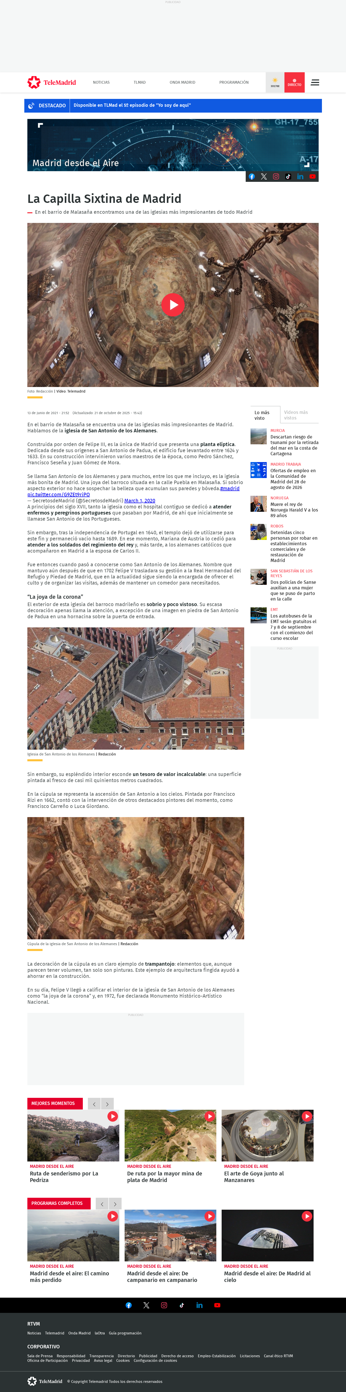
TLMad (140, 82)
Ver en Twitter (146, 1306)
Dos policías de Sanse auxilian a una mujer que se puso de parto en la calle (258, 577)
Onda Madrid (182, 82)
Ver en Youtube (217, 1305)
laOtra (100, 1333)
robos (277, 526)
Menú (315, 82)
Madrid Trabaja (286, 464)
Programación (234, 82)
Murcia (278, 431)
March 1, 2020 (139, 500)
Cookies (123, 1361)
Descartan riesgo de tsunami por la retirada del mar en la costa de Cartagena (258, 436)
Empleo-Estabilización (217, 1356)
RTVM (33, 1324)
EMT (274, 610)
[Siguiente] (107, 1103)
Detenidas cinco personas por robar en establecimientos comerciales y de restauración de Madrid (258, 532)
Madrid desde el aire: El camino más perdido (73, 1235)
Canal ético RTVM (278, 1356)
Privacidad (81, 1361)
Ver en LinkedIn (200, 1305)
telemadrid (44, 1381)
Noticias (101, 82)
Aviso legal (103, 1361)
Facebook (252, 176)
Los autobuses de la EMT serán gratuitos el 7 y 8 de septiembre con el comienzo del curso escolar (258, 615)
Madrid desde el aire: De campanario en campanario (171, 1235)
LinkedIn (300, 176)
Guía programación (125, 1333)
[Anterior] (94, 1103)
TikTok (288, 176)
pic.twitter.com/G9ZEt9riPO (58, 494)
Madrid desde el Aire (52, 1166)
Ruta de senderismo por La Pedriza (73, 1135)
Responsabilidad (71, 1356)
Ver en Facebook (129, 1306)
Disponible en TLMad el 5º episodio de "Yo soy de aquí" (132, 105)
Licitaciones (250, 1356)
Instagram (276, 176)
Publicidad (148, 1356)
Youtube (312, 176)
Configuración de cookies (155, 1361)
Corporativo (43, 1346)
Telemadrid (54, 1333)
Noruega (280, 498)
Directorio (126, 1356)
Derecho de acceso (177, 1356)
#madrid (230, 488)
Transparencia (101, 1356)
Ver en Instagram (164, 1305)
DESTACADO (52, 105)
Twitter (264, 176)
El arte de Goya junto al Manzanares (268, 1135)
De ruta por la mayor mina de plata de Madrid (171, 1135)
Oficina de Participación (47, 1361)
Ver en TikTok (182, 1306)
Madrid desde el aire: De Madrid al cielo (268, 1235)
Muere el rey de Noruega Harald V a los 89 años (258, 504)
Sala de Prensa (40, 1356)
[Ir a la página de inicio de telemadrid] (51, 82)
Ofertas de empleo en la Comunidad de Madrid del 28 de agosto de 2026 (258, 470)
